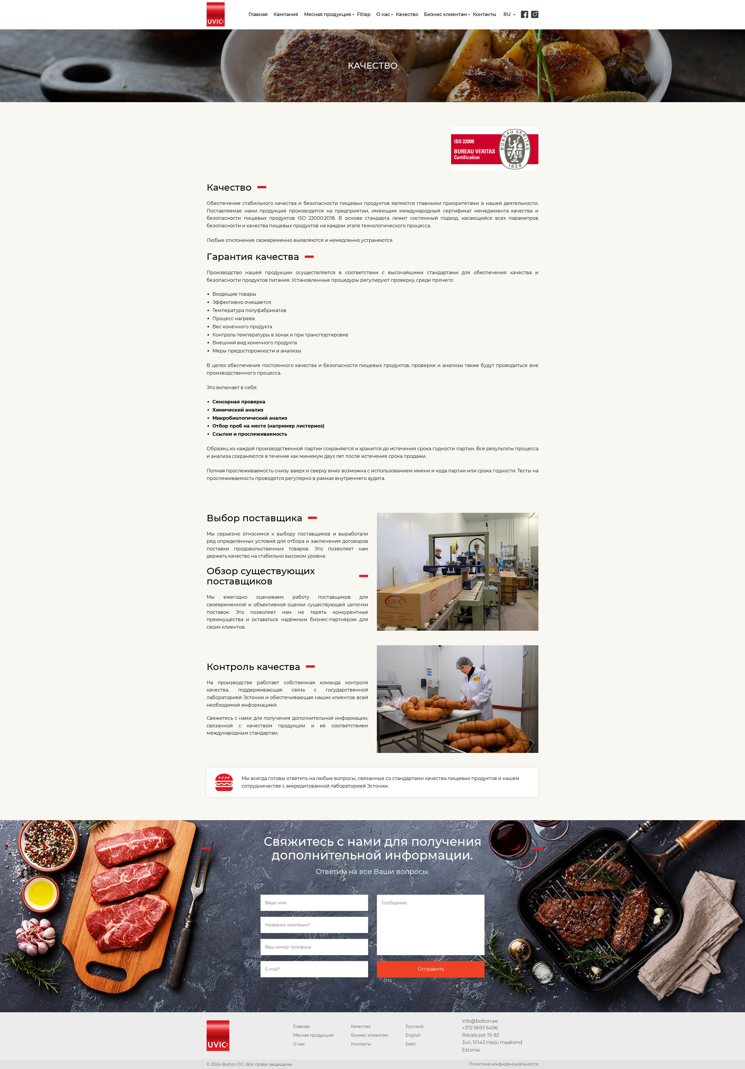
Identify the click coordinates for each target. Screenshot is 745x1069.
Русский (415, 1026)
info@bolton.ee (480, 1021)
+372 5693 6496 (480, 1028)
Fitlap (363, 14)
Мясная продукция (327, 14)
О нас (383, 14)
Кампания (286, 14)
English (413, 1035)
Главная (258, 14)
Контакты (484, 14)
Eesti (411, 1044)
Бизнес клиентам (445, 14)
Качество (407, 14)
